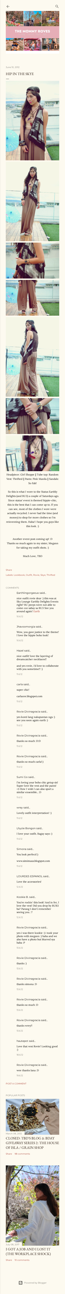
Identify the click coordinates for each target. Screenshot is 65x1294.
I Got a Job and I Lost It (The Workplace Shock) (28, 1251)
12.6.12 (20, 886)
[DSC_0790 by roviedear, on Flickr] (32, 240)
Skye (43, 575)
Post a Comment (16, 1083)
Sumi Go (22, 777)
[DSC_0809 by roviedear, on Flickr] (32, 433)
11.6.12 (19, 674)
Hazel (20, 650)
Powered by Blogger (35, 1282)
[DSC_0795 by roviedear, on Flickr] (32, 314)
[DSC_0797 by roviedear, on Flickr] (32, 277)
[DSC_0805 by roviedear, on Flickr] (32, 159)
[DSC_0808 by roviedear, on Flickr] (32, 395)
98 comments (22, 1153)
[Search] (57, 5)
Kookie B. (23, 897)
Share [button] (9, 570)
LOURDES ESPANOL (29, 876)
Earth (36, 611)
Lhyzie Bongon (26, 828)
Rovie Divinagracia (28, 711)
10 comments (22, 1260)
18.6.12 (20, 1054)
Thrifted (51, 575)
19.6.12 (20, 1075)
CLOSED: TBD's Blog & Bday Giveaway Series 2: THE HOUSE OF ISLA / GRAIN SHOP (32, 1143)
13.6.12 (20, 947)
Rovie (36, 575)
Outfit (29, 575)
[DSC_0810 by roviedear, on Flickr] (32, 470)
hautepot (22, 1041)
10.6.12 (20, 616)
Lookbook (19, 575)
